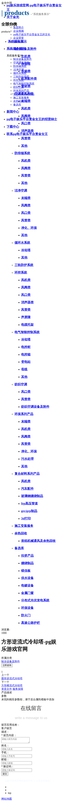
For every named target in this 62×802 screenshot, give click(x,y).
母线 (24, 369)
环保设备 (27, 608)
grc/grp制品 (29, 511)
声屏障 (26, 317)
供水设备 (27, 578)
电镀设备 (27, 585)
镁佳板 (26, 570)
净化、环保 (29, 228)
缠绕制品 (27, 563)
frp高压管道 (29, 503)
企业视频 (18, 31)
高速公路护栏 (30, 622)
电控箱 (26, 354)
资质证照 (18, 41)
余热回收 (18, 101)
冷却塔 (26, 250)
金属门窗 (27, 593)
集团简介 (18, 27)
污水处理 (27, 458)
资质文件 (6, 689)
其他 (24, 146)
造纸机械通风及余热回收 (38, 540)
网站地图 (6, 798)
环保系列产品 (21, 90)
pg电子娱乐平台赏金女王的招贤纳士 (32, 119)
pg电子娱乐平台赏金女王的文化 (31, 34)
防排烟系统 (19, 66)
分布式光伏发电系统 (35, 600)
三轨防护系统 (21, 76)
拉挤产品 (27, 555)
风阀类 (26, 168)
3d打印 (26, 518)
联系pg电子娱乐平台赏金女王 (27, 134)
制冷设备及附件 (22, 59)
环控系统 (18, 80)
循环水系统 (19, 73)
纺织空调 (18, 87)
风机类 (26, 160)
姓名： (5, 745)
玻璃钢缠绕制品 (32, 496)
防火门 (26, 615)
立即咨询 (7, 665)
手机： (5, 752)
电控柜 (26, 347)
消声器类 (27, 302)
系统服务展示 (16, 48)
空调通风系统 (21, 62)
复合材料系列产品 (23, 94)
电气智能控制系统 (23, 83)
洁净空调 (18, 69)
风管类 (26, 175)
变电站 (26, 362)
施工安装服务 (21, 97)
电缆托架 (27, 324)
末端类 (26, 198)
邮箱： (5, 759)
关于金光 (13, 17)
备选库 (17, 104)
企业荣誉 (18, 37)
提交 (5, 773)
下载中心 (13, 126)
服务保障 (18, 689)
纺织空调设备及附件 (35, 406)
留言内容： (9, 735)
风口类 (26, 212)
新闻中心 (13, 111)
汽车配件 (27, 488)
